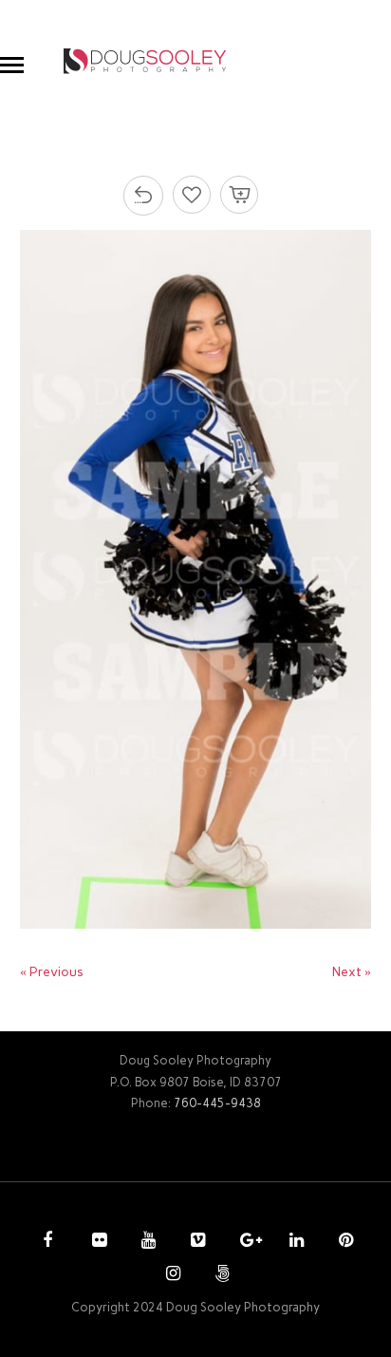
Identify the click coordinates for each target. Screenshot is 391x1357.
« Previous (52, 972)
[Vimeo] (195, 1242)
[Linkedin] (294, 1242)
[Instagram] (170, 1275)
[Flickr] (96, 1242)
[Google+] (244, 1242)
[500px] (220, 1275)
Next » (351, 972)
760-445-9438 (217, 1103)
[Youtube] (146, 1242)
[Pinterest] (343, 1242)
